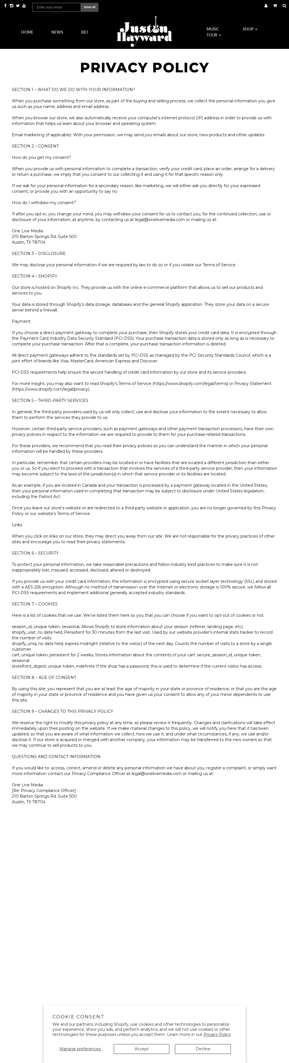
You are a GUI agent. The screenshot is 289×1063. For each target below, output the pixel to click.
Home (27, 31)
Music (213, 29)
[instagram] (12, 5)
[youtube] (24, 5)
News (57, 31)
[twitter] (18, 5)
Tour (212, 35)
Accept (142, 1048)
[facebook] (6, 5)
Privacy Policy (217, 1034)
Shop (249, 29)
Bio (84, 31)
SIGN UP (90, 7)
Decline (203, 1048)
